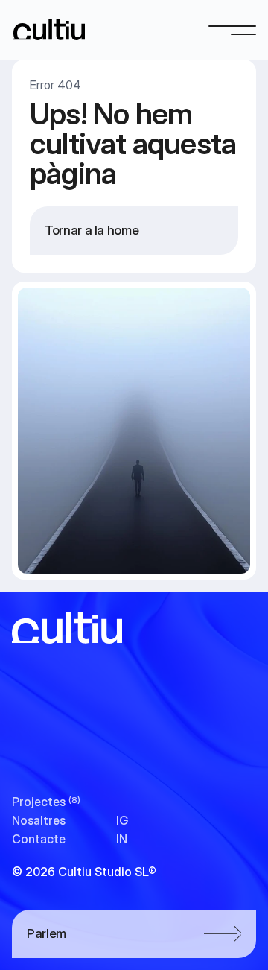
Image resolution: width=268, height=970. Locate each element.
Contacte (39, 838)
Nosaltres (39, 820)
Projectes (39, 801)
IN (121, 838)
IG (122, 820)
